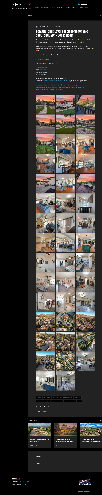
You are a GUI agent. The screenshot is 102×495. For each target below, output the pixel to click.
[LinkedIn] (84, 4)
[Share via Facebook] (37, 406)
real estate (77, 397)
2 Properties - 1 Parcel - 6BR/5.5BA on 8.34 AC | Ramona (91, 440)
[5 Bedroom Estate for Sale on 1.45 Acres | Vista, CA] (39, 429)
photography (47, 397)
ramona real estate (57, 401)
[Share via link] (48, 406)
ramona (39, 397)
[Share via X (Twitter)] (40, 406)
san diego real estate (70, 401)
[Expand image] (45, 104)
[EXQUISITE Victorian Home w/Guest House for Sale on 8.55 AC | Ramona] (65, 429)
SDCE (79, 401)
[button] (79, 4)
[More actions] (94, 27)
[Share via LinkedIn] (44, 406)
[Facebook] (82, 4)
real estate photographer (43, 401)
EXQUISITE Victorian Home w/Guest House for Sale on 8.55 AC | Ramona (65, 440)
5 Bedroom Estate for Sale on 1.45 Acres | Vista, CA (39, 440)
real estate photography (66, 397)
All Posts (30, 15)
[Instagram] (86, 4)
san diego (55, 397)
